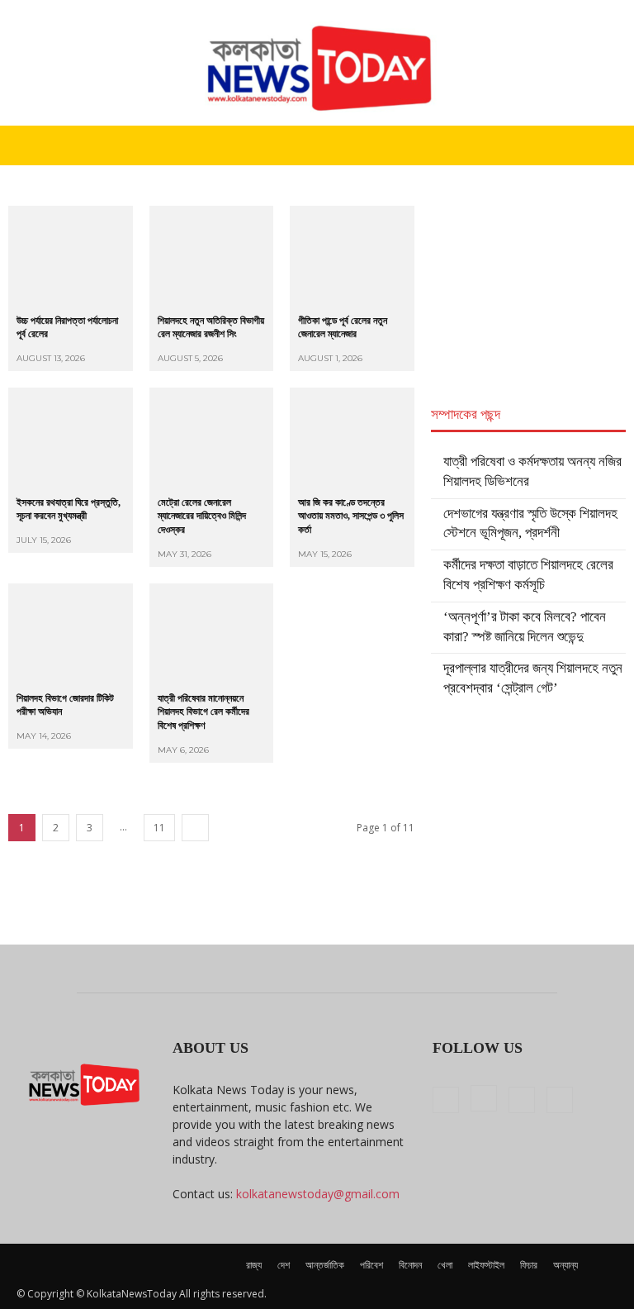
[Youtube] (559, 1100)
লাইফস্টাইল (486, 1265)
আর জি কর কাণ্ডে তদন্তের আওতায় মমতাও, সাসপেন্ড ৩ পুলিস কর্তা (351, 516)
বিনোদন (410, 1265)
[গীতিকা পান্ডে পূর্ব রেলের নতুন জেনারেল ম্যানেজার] (352, 256)
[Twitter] (522, 1100)
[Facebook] (446, 1100)
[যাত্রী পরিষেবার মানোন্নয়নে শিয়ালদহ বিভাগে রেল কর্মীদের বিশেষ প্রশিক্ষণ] (211, 633)
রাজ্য (254, 1265)
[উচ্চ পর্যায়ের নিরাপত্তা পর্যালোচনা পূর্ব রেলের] (70, 256)
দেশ (283, 1265)
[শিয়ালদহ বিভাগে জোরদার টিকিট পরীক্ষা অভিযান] (70, 633)
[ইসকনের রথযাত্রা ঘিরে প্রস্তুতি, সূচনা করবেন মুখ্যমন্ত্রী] (70, 438)
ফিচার (528, 1265)
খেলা (445, 1265)
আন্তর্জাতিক (324, 1265)
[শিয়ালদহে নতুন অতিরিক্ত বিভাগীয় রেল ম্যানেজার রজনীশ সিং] (211, 256)
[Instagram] (484, 1098)
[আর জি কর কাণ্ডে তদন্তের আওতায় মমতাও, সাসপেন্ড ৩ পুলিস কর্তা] (352, 438)
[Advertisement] (528, 288)
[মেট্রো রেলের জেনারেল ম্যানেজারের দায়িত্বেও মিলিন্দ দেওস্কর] (211, 438)
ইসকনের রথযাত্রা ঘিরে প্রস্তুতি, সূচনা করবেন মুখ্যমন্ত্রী (69, 509)
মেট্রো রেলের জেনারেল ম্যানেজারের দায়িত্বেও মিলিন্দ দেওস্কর (202, 516)
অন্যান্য (565, 1265)
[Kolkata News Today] (317, 63)
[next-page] (195, 827)
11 (159, 828)
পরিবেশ (371, 1265)
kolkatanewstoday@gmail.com (318, 1194)
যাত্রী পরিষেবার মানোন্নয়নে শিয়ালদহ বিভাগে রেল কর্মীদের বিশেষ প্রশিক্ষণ (203, 712)
